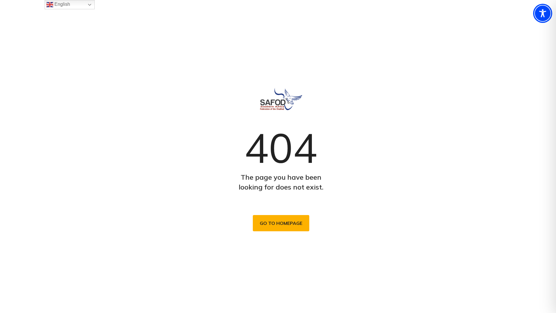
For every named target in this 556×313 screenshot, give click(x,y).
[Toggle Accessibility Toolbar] (543, 13)
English (61, 4)
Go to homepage (281, 223)
